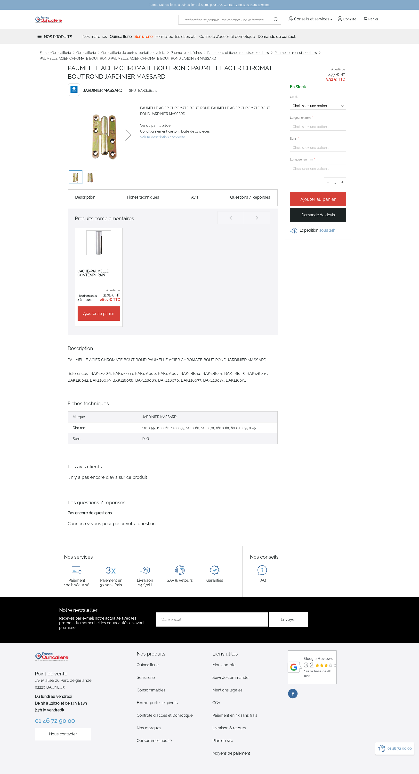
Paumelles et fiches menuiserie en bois (238, 53)
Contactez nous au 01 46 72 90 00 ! (247, 5)
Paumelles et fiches (186, 53)
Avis (194, 197)
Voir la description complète (162, 137)
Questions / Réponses (250, 197)
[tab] (172, 653)
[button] (128, 135)
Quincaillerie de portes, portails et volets (133, 53)
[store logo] (48, 20)
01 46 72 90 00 (399, 748)
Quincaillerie (86, 53)
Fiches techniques (143, 197)
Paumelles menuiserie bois (295, 53)
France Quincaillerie (55, 53)
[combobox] (229, 20)
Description (85, 197)
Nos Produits (58, 36)
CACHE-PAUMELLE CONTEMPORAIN (93, 273)
